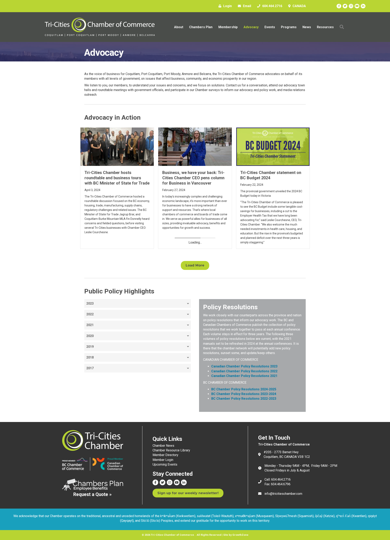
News (306, 27)
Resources (325, 27)
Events (269, 27)
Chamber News (163, 446)
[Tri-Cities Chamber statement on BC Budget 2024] (273, 146)
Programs (289, 27)
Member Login (163, 460)
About (178, 27)
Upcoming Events (165, 464)
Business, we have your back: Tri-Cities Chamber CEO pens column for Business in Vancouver (193, 178)
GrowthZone (240, 534)
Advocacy (251, 27)
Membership (228, 27)
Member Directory (165, 455)
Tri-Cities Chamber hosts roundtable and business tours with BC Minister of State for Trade (117, 178)
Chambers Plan (200, 27)
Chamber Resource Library (171, 450)
